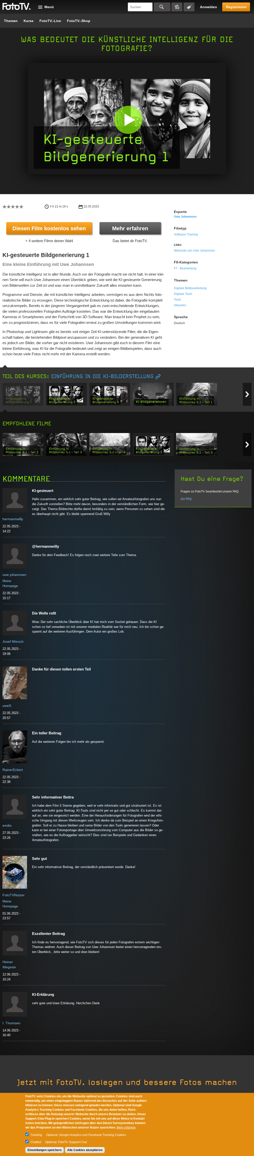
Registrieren (236, 7)
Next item (247, 394)
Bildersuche (176, 6)
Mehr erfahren (130, 228)
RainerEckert (12, 770)
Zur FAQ (186, 499)
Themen (11, 21)
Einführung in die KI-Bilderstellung (102, 376)
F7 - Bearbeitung (185, 268)
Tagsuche (189, 6)
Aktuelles (180, 305)
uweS (6, 706)
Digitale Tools (183, 294)
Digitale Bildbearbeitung (190, 288)
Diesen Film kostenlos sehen (49, 228)
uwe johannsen (185, 216)
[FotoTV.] (16, 6)
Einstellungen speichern (45, 1150)
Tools (177, 299)
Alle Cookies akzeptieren (84, 1150)
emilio (7, 825)
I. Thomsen (11, 1023)
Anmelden (208, 7)
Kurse (28, 21)
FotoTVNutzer (13, 895)
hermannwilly (12, 519)
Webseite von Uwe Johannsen (194, 250)
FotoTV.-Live (50, 21)
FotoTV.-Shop (78, 21)
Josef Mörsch (13, 641)
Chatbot (36, 1142)
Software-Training (186, 234)
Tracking (36, 1135)
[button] (128, 120)
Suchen (162, 6)
